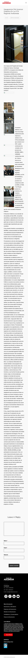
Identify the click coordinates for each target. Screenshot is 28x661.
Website (6, 554)
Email (5, 547)
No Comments (15, 17)
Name (6, 540)
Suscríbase (9, 634)
